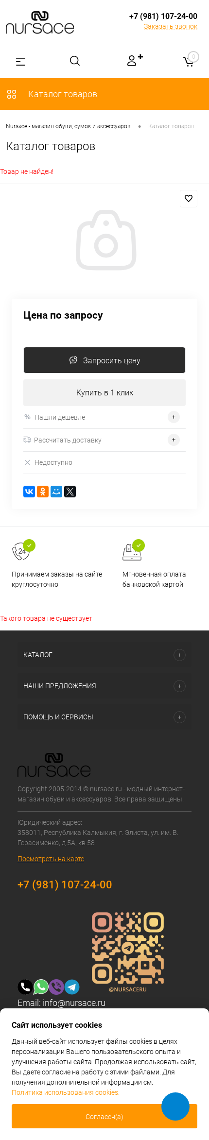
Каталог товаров (61, 94)
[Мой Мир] (56, 491)
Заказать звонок (170, 26)
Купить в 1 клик (104, 392)
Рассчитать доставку (68, 440)
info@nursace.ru (74, 1003)
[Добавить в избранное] (188, 198)
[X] (70, 491)
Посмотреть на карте (50, 859)
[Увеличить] (104, 241)
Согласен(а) (104, 1117)
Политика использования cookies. (66, 1092)
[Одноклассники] (43, 491)
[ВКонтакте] (29, 491)
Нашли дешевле (60, 417)
